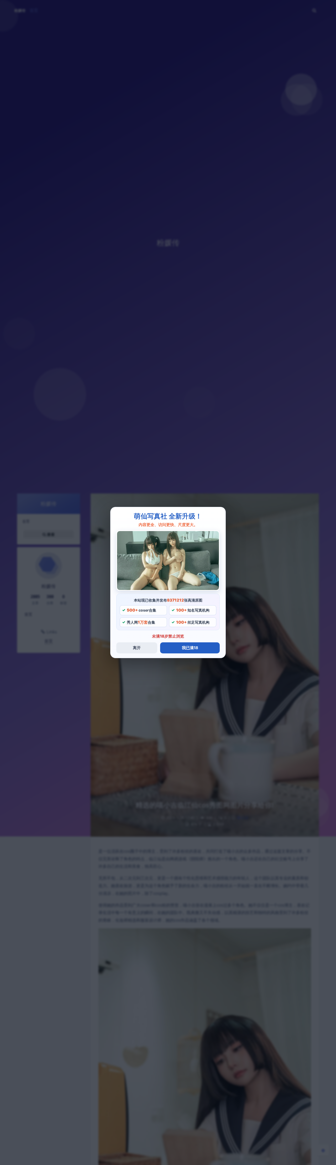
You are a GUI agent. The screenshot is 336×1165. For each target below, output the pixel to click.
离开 (137, 647)
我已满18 (190, 647)
